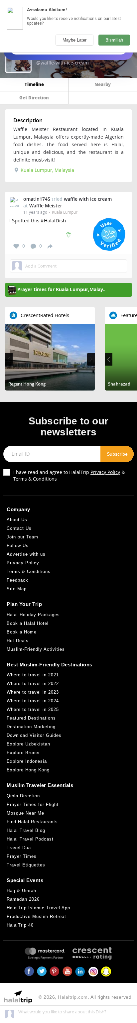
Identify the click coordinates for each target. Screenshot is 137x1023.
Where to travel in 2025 (33, 709)
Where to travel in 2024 (33, 700)
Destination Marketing (31, 726)
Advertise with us (26, 554)
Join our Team (22, 536)
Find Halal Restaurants (32, 821)
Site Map (17, 588)
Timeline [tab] (34, 84)
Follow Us (18, 545)
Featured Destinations (31, 718)
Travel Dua (19, 847)
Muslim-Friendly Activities (36, 649)
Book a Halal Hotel (28, 623)
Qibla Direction (23, 795)
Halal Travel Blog (26, 830)
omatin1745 (36, 199)
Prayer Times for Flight (33, 804)
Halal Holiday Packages (33, 614)
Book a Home (22, 631)
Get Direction (34, 97)
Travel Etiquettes (26, 864)
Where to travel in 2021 (33, 674)
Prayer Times (22, 856)
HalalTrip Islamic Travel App (38, 907)
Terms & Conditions (35, 479)
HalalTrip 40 (20, 925)
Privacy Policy (105, 472)
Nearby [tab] (102, 84)
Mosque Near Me (25, 813)
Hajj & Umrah (21, 890)
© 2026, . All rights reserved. (86, 997)
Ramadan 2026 (23, 899)
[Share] (50, 246)
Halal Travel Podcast (30, 839)
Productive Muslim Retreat (36, 916)
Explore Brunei (23, 752)
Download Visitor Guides (34, 735)
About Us (17, 519)
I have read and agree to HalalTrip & (69, 475)
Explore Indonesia (27, 761)
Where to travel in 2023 (33, 692)
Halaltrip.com (73, 997)
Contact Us (19, 528)
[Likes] (16, 246)
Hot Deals (18, 640)
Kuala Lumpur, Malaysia (46, 170)
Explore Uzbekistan (28, 743)
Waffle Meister (45, 205)
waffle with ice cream (88, 199)
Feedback (17, 580)
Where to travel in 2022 (33, 683)
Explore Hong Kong (28, 769)
